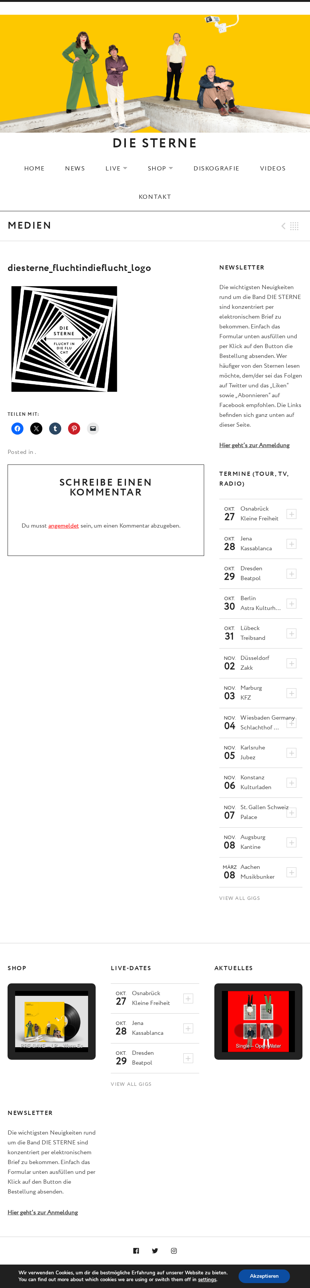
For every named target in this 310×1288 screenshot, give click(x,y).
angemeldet (63, 526)
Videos (273, 168)
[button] (34, 1030)
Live (120, 168)
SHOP (165, 168)
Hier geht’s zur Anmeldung (254, 445)
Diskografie (217, 168)
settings (207, 1279)
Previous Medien (282, 226)
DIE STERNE (155, 143)
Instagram (174, 1251)
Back (294, 226)
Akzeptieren (264, 1276)
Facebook (136, 1251)
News (75, 168)
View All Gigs (239, 898)
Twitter (155, 1251)
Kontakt (155, 196)
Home (34, 168)
